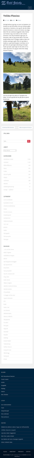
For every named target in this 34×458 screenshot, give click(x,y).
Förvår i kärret (4, 379)
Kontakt (28, 451)
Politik (5, 171)
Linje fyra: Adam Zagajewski (8, 433)
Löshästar (6, 180)
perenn (5, 227)
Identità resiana (8, 289)
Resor (5, 168)
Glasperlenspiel (5, 411)
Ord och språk (7, 174)
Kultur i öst (6, 307)
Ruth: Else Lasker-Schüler (7, 436)
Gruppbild (3, 385)
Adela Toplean (7, 252)
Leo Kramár (7, 310)
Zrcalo (5, 359)
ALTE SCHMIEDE (8, 200)
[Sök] (28, 141)
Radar (5, 230)
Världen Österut (8, 347)
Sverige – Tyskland (8, 189)
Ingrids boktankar (8, 298)
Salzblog (6, 338)
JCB (4, 301)
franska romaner (8, 212)
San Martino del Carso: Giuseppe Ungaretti (12, 439)
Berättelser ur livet (8, 159)
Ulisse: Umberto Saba (6, 442)
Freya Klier (6, 277)
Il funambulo (7, 292)
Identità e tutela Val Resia (10, 286)
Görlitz (3, 382)
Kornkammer (7, 218)
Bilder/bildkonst (8, 165)
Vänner (3, 391)
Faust (2, 407)
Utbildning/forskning (9, 186)
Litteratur (6, 162)
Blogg (5, 451)
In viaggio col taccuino (9, 295)
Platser (19, 20)
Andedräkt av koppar (9, 255)
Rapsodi (6, 328)
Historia (6, 183)
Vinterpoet (6, 356)
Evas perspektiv (8, 271)
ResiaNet (6, 331)
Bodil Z (13, 20)
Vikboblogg (6, 353)
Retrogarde (6, 233)
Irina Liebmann (5, 414)
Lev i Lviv (6, 224)
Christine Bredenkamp (9, 206)
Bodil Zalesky (6, 455)
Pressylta (6, 325)
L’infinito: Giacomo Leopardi (8, 430)
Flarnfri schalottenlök (9, 274)
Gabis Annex (7, 280)
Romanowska (7, 236)
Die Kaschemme (8, 264)
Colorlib (24, 455)
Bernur (5, 258)
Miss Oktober (4, 394)
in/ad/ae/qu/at (7, 215)
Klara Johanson (5, 417)
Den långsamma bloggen (10, 261)
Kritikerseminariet (8, 221)
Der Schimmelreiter (6, 404)
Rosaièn (6, 334)
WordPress (17, 456)
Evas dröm (6, 267)
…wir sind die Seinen (9, 249)
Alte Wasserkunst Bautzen (8, 376)
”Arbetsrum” (12, 451)
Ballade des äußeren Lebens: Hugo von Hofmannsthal (15, 427)
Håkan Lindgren (8, 283)
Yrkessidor (20, 451)
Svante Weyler (7, 341)
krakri (5, 304)
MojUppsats (7, 319)
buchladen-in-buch (8, 203)
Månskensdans (7, 313)
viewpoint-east (7, 350)
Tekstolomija (7, 344)
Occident (6, 322)
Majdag (3, 388)
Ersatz (5, 209)
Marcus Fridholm (8, 316)
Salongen (6, 239)
